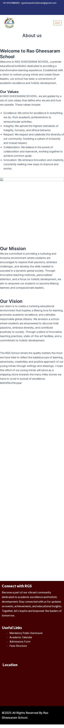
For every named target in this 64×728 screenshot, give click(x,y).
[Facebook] (27, 11)
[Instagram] (33, 11)
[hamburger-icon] (57, 23)
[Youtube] (39, 11)
